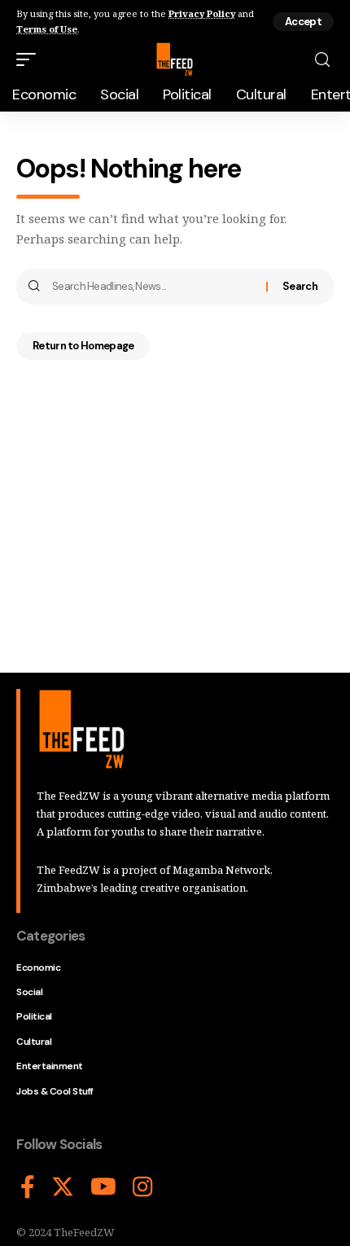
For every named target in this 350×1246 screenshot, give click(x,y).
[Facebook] (27, 1187)
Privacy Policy (201, 13)
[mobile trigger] (30, 59)
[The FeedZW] (174, 59)
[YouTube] (103, 1187)
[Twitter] (62, 1187)
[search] (322, 59)
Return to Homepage (83, 346)
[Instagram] (143, 1187)
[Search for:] (153, 287)
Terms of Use (46, 29)
